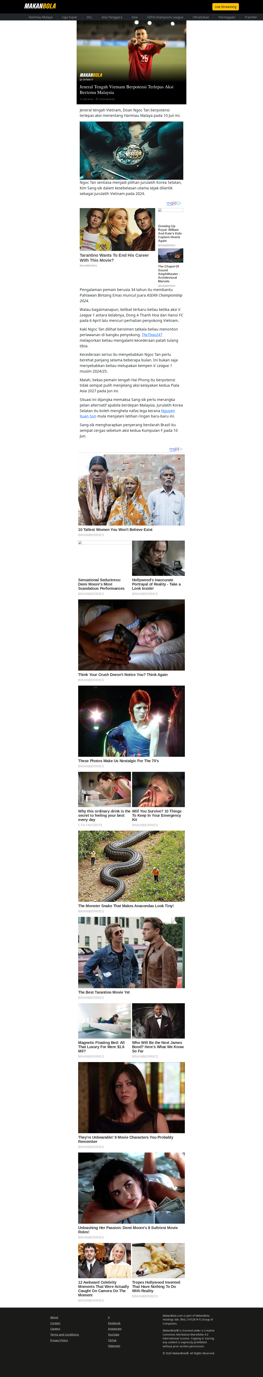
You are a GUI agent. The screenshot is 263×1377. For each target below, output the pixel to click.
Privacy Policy (59, 1340)
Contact (55, 1323)
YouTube (113, 1334)
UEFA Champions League (165, 17)
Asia (135, 17)
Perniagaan (227, 17)
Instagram (114, 1329)
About (54, 1317)
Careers (55, 1329)
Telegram (114, 1346)
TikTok (112, 1340)
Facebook (114, 1323)
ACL (89, 17)
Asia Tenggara (112, 17)
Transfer (251, 17)
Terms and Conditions (64, 1334)
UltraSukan (201, 17)
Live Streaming (225, 7)
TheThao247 (152, 334)
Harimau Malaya (41, 17)
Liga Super (69, 17)
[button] (131, 151)
